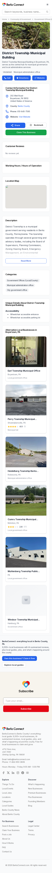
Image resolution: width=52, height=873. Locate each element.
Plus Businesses (35, 797)
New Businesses (35, 788)
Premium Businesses (37, 793)
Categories (7, 801)
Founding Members (36, 801)
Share (17, 125)
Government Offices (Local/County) (22, 280)
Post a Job (7, 834)
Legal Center (33, 826)
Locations (6, 797)
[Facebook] (3, 772)
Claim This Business (26, 132)
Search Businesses (10, 826)
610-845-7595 (23, 111)
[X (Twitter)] (8, 772)
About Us (6, 839)
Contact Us (7, 851)
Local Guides (7, 806)
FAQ (4, 847)
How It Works (8, 843)
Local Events (7, 788)
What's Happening (36, 784)
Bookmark (38, 125)
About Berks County (11, 814)
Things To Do (8, 784)
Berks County (24, 106)
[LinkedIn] (13, 772)
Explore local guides (14, 665)
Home (4, 19)
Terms (31, 830)
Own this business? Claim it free (19, 658)
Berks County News (10, 810)
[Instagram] (18, 772)
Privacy (31, 834)
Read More (26, 261)
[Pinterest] (22, 772)
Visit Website (24, 117)
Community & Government (20, 19)
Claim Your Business (11, 830)
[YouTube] (27, 772)
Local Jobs (7, 793)
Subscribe (26, 708)
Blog (30, 806)
